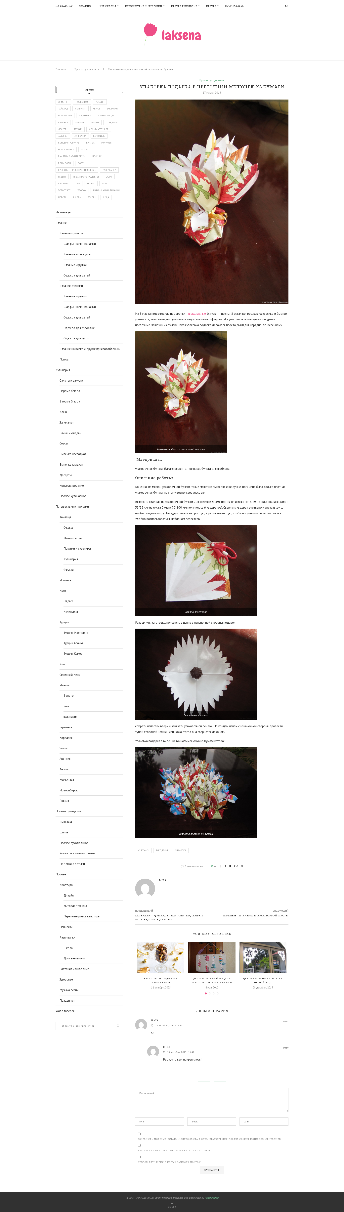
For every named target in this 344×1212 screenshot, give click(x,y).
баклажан (112, 108)
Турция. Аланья (73, 643)
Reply (285, 1022)
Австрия (65, 759)
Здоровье (66, 979)
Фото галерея (234, 6)
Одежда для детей (77, 275)
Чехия (63, 748)
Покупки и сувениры (77, 548)
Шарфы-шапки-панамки (80, 244)
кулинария (70, 717)
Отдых (68, 527)
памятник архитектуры (71, 156)
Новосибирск (69, 790)
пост (81, 163)
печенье (97, 156)
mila (162, 880)
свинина (63, 183)
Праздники (67, 1000)
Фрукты (69, 569)
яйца (106, 197)
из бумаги (143, 850)
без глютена (65, 115)
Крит (63, 590)
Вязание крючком (71, 233)
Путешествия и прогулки (143, 6)
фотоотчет (64, 190)
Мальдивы (67, 780)
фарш (105, 183)
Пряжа (64, 359)
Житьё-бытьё (73, 538)
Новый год (82, 102)
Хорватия (80, 108)
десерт (62, 129)
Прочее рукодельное (86, 69)
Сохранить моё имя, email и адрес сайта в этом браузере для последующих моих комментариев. (209, 1139)
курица (90, 142)
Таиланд (65, 517)
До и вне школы (74, 958)
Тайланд (63, 108)
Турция (64, 622)
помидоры (64, 163)
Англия (64, 769)
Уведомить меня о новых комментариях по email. (175, 1150)
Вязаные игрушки (75, 265)
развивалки (109, 170)
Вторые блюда (70, 401)
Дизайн (69, 895)
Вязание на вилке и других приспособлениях (90, 349)
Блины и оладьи (70, 433)
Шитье (64, 832)
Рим (66, 706)
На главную (64, 6)
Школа (68, 948)
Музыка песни (69, 990)
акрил (96, 108)
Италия (64, 685)
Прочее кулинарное (73, 496)
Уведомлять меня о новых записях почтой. (170, 1162)
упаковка (180, 850)
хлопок (81, 190)
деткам (77, 129)
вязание (79, 122)
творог (91, 183)
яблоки (92, 197)
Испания (65, 580)
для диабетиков (98, 129)
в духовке (85, 115)
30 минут (63, 102)
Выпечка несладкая (73, 454)
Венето (69, 695)
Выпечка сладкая (71, 464)
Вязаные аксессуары (77, 254)
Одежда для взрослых (79, 328)
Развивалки (67, 937)
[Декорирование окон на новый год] (263, 957)
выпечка (63, 122)
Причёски (66, 927)
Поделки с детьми (72, 864)
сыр (77, 183)
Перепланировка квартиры (82, 916)
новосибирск (66, 149)
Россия (100, 102)
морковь (106, 142)
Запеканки (66, 422)
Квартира (66, 885)
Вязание (85, 6)
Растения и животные (74, 969)
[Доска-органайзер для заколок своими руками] (212, 957)
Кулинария (108, 6)
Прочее (211, 6)
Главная (61, 69)
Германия (66, 727)
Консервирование (72, 485)
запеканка (80, 136)
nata (154, 1020)
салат (109, 176)
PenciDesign (212, 1197)
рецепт (62, 176)
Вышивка (66, 822)
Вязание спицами (71, 286)
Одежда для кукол (76, 338)
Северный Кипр (70, 675)
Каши (63, 412)
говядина (111, 122)
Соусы (64, 443)
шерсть (62, 197)
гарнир (95, 122)
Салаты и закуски (71, 380)
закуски (62, 136)
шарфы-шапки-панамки (106, 190)
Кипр (63, 664)
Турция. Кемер (73, 653)
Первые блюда (70, 391)
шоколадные (197, 313)
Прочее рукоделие (184, 6)
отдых (85, 149)
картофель (99, 136)
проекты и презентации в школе (77, 170)
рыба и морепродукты (86, 176)
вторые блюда (106, 115)
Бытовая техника (75, 906)
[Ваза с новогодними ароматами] (160, 957)
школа (77, 197)
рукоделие (162, 850)
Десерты (66, 475)
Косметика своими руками (77, 853)
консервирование (68, 142)
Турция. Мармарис (76, 633)
